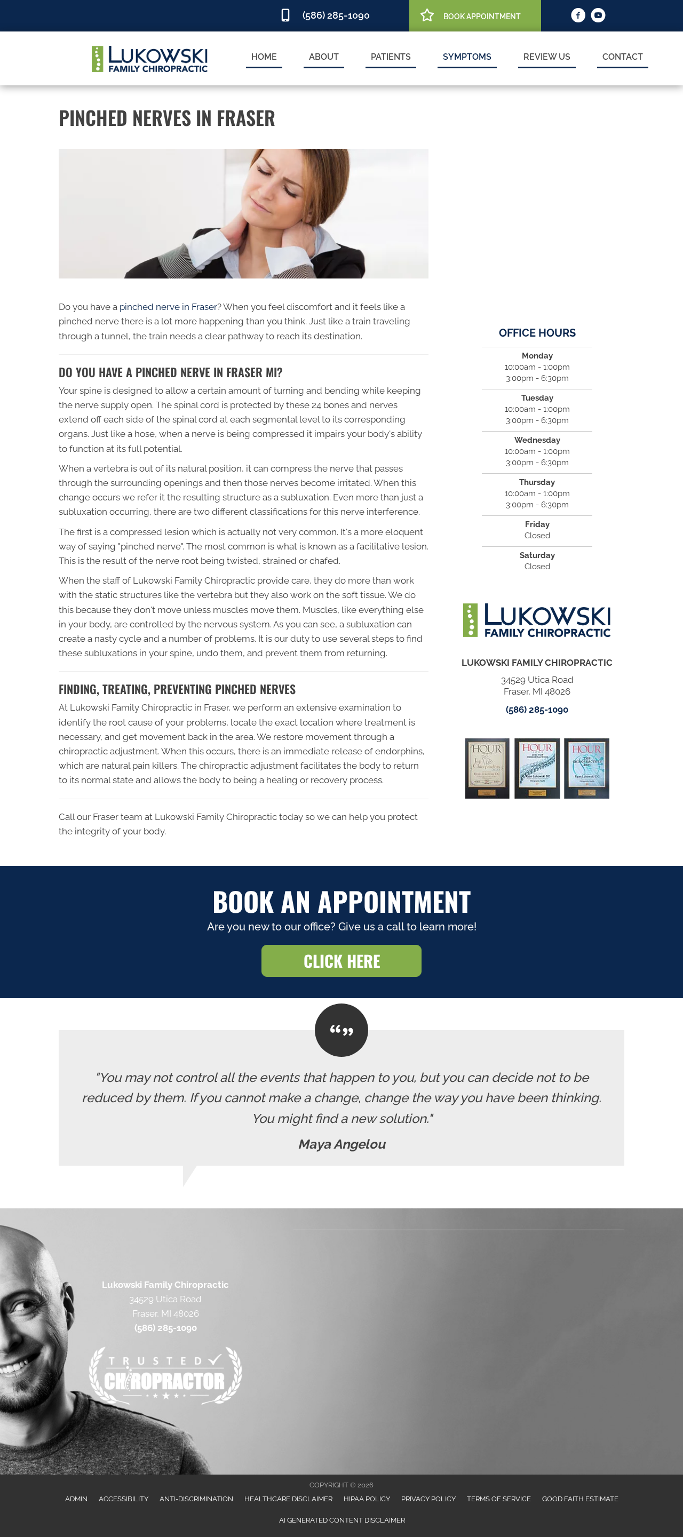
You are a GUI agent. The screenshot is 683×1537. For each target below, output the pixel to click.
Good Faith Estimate (580, 1499)
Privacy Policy (428, 1499)
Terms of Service (499, 1499)
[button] (341, 961)
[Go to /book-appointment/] (475, 15)
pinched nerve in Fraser (168, 306)
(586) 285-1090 (537, 709)
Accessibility (123, 1499)
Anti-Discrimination (196, 1499)
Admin (76, 1499)
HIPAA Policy (367, 1499)
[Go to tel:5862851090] (339, 16)
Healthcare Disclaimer (288, 1499)
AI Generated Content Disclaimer (342, 1520)
